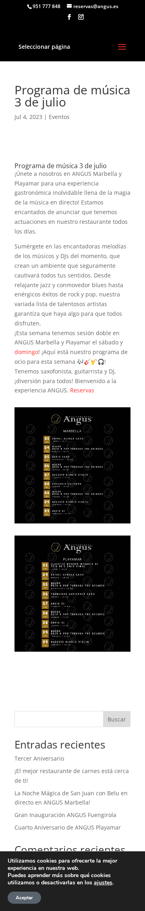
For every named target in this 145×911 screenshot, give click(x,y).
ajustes (103, 882)
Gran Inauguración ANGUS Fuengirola (65, 815)
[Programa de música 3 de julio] (72, 523)
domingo (26, 352)
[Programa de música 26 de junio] (72, 651)
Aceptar (24, 897)
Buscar (117, 719)
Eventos (59, 117)
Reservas (82, 390)
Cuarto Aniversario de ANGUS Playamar (67, 827)
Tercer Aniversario (39, 758)
